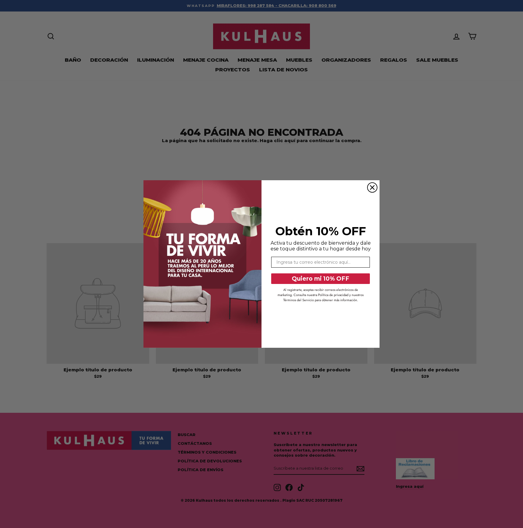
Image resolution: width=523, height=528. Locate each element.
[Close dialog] (372, 187)
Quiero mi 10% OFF (320, 278)
